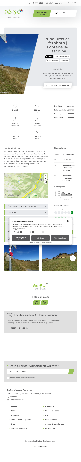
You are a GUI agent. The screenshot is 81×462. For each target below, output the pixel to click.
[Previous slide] (8, 258)
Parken (12, 212)
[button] (64, 13)
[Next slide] (73, 258)
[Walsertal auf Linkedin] (44, 302)
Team (13, 411)
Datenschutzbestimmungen (27, 377)
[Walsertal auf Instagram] (36, 302)
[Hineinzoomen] (45, 175)
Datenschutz (51, 420)
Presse (14, 406)
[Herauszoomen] (45, 178)
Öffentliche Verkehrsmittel (23, 206)
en (75, 3)
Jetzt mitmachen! (20, 328)
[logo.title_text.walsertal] (14, 13)
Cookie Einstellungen (55, 424)
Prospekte (49, 406)
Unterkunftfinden (42, 13)
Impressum (50, 428)
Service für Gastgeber (21, 420)
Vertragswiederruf (19, 428)
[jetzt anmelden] (71, 371)
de (69, 3)
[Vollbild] (45, 182)
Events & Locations (54, 411)
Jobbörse (15, 415)
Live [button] (55, 13)
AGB (47, 415)
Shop (13, 424)
